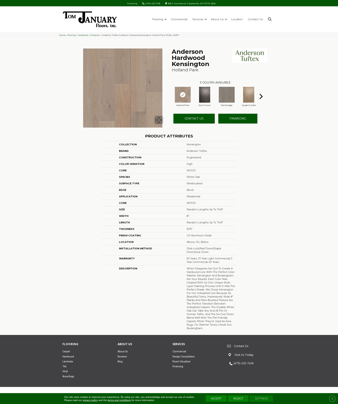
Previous (170, 91)
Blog (120, 361)
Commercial (179, 19)
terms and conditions (119, 400)
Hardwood (83, 35)
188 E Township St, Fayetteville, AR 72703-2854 (192, 3)
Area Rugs (68, 376)
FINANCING (238, 118)
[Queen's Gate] (248, 95)
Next (261, 91)
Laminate (67, 361)
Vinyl (65, 371)
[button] (165, 19)
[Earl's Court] (204, 95)
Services (197, 19)
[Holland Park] (183, 95)
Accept (216, 398)
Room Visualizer (182, 361)
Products (94, 35)
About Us (217, 19)
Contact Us (255, 19)
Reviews (122, 356)
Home (62, 35)
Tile (64, 366)
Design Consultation (184, 356)
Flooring (157, 19)
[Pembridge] (227, 95)
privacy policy (90, 400)
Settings (261, 398)
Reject (238, 398)
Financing (132, 3)
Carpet (66, 351)
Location (237, 19)
